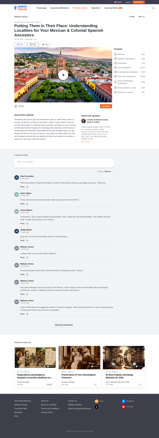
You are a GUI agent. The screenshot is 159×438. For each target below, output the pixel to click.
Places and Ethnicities (24, 22)
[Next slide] (145, 370)
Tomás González (23, 382)
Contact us (72, 401)
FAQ (16, 416)
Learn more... (86, 142)
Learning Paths (113, 8)
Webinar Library (80, 8)
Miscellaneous (23, 372)
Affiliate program (74, 405)
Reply (22, 187)
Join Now (138, 2)
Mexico (38, 22)
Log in (128, 2)
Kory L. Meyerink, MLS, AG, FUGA (117, 382)
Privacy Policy (47, 412)
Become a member (49, 405)
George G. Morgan (68, 382)
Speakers (95, 8)
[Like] (27, 187)
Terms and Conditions (50, 409)
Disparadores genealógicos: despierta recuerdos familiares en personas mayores (34, 377)
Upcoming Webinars (59, 8)
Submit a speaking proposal (79, 409)
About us (44, 401)
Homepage (42, 8)
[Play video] (63, 75)
